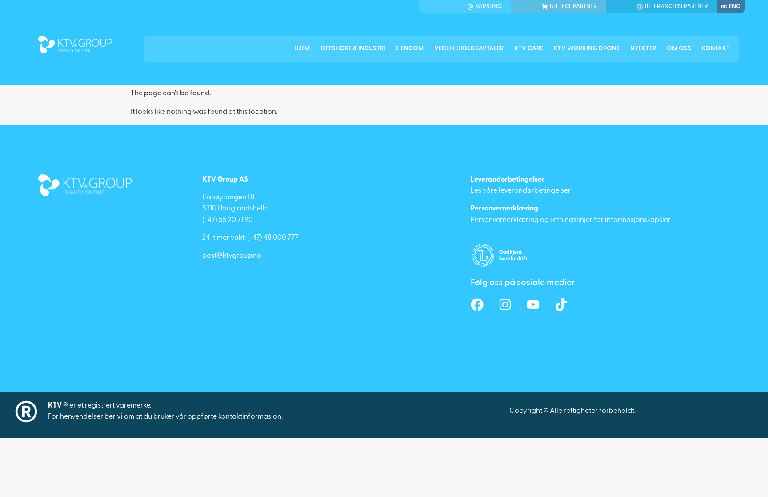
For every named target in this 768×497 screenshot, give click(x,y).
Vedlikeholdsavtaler (469, 48)
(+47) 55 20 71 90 (227, 220)
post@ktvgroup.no (231, 255)
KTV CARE (528, 48)
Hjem (302, 48)
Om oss (679, 48)
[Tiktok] (561, 304)
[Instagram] (505, 304)
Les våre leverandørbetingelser (521, 190)
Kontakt (716, 48)
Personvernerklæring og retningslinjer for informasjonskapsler (571, 220)
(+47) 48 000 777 (272, 238)
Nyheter (643, 48)
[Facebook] (477, 304)
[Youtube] (533, 304)
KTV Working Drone (587, 48)
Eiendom (410, 48)
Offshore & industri (352, 48)
